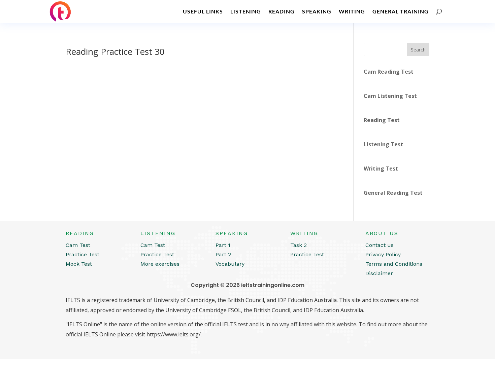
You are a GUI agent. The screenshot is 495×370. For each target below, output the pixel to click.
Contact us (379, 245)
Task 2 (298, 245)
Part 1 (223, 245)
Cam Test (78, 245)
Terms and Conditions (393, 264)
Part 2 (223, 254)
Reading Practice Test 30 (115, 51)
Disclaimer (379, 273)
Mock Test (79, 264)
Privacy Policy (383, 254)
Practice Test (82, 254)
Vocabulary (230, 264)
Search (418, 49)
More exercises (159, 264)
